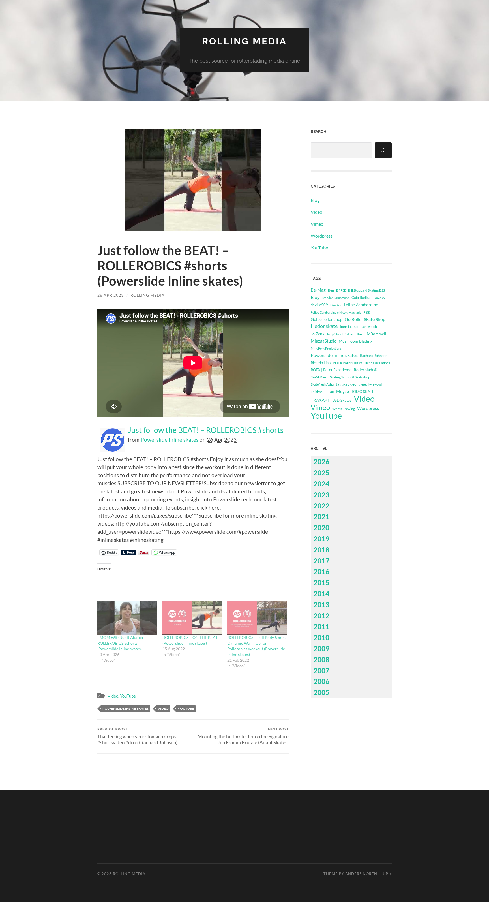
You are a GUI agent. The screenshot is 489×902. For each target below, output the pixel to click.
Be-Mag (318, 290)
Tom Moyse (338, 391)
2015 (321, 582)
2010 (321, 637)
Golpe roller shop (326, 319)
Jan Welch (369, 326)
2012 (321, 616)
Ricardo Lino (321, 362)
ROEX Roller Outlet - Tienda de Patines (361, 363)
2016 (321, 571)
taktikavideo (346, 384)
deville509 (319, 305)
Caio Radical (361, 297)
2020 (321, 527)
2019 (321, 539)
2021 (321, 516)
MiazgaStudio (323, 340)
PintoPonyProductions (326, 348)
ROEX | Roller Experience (331, 369)
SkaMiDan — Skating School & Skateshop (340, 377)
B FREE (341, 290)
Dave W (379, 298)
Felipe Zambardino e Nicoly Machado (336, 312)
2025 (321, 473)
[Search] (383, 150)
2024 (321, 484)
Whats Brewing (343, 409)
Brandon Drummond (335, 298)
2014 (321, 593)
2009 (321, 648)
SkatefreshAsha (322, 384)
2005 (321, 692)
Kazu (360, 334)
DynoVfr (336, 305)
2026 (321, 462)
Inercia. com (349, 326)
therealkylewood (370, 384)
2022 (321, 506)
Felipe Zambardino (361, 304)
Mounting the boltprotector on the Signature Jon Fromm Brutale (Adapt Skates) (243, 736)
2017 (321, 561)
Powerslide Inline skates (169, 439)
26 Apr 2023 (110, 295)
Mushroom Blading (355, 341)
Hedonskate (324, 326)
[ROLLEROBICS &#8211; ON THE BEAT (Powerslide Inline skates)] (192, 618)
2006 (321, 681)
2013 (321, 604)
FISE (367, 312)
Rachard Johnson (373, 355)
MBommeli (376, 333)
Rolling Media (244, 41)
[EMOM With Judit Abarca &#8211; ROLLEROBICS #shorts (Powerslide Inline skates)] (127, 618)
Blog (315, 200)
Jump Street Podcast (341, 334)
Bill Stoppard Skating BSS (366, 290)
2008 (321, 659)
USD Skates (341, 400)
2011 (321, 626)
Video (113, 695)
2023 (321, 495)
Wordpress (322, 235)
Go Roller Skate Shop (365, 319)
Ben (331, 290)
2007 (321, 670)
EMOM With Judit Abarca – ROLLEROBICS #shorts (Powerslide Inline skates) (121, 643)
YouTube (128, 695)
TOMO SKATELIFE (366, 391)
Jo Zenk (317, 333)
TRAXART (320, 400)
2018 (321, 550)
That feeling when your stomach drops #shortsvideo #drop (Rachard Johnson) (137, 736)
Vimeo (317, 223)
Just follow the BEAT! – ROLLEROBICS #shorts (206, 430)
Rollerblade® (365, 369)
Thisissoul (318, 392)
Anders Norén (361, 873)
